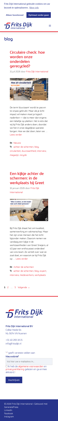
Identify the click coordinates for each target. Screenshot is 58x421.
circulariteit (15, 150)
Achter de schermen (24, 266)
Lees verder (16, 134)
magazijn (14, 155)
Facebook (8, 413)
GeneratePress (11, 407)
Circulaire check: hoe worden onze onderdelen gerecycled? (27, 59)
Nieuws (17, 142)
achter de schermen (24, 146)
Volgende (24, 287)
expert (43, 270)
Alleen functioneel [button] (15, 15)
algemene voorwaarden (30, 366)
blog (36, 146)
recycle (23, 155)
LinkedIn (8, 410)
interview (41, 150)
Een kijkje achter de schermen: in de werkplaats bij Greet (27, 178)
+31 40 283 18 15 (14, 339)
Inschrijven (14, 380)
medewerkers (27, 275)
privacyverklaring (15, 369)
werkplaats (40, 275)
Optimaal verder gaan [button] (38, 15)
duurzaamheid (29, 150)
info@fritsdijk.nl (13, 343)
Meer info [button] (34, 8)
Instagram (9, 416)
